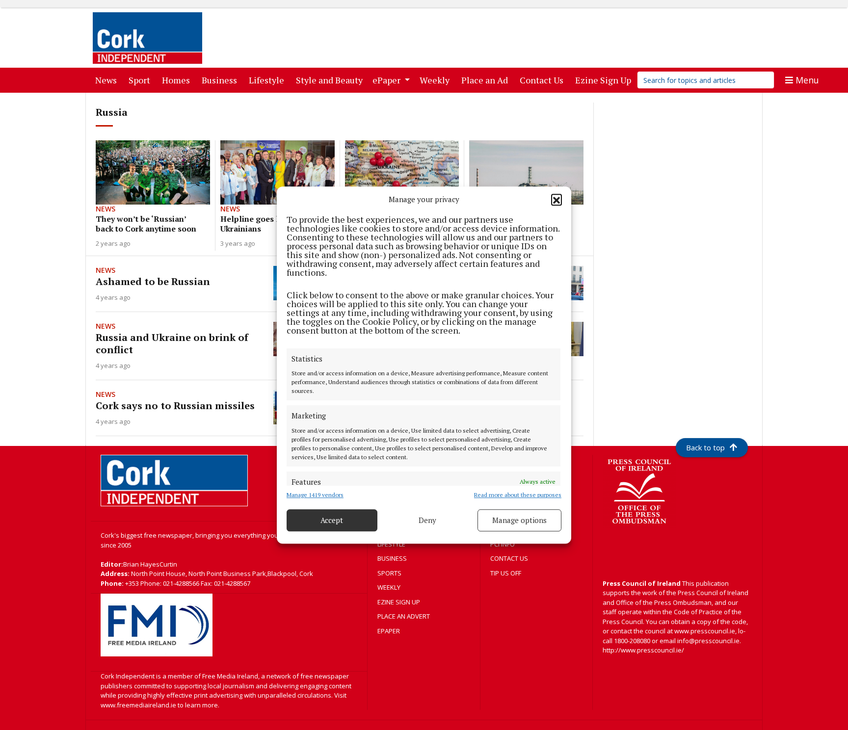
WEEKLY (388, 587)
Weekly (436, 80)
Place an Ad (486, 80)
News (108, 80)
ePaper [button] (387, 80)
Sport (141, 80)
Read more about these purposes (517, 494)
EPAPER (388, 630)
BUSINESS (392, 558)
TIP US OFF (505, 573)
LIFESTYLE (391, 544)
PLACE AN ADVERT (403, 616)
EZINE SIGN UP (398, 602)
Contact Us (543, 80)
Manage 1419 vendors (315, 494)
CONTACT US (509, 558)
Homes (178, 80)
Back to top (705, 447)
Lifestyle (268, 80)
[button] (556, 200)
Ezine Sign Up (605, 80)
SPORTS (389, 573)
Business (221, 80)
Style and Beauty (331, 80)
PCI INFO (502, 544)
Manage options (519, 520)
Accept (331, 520)
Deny (427, 520)
